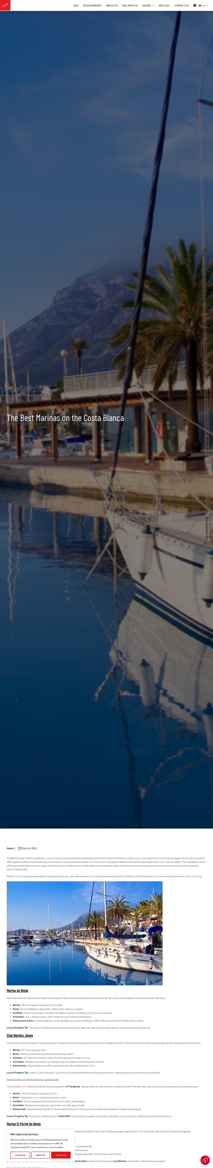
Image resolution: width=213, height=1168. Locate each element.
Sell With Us (130, 5)
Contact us (181, 5)
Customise (20, 1155)
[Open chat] (205, 1160)
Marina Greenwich (16, 1086)
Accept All (61, 1155)
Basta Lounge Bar (72, 1020)
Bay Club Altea (54, 1109)
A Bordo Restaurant (37, 1065)
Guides (146, 5)
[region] (40, 1145)
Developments (92, 5)
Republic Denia (92, 1020)
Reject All (40, 1155)
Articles (164, 5)
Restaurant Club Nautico (79, 1109)
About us (112, 5)
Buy (76, 5)
